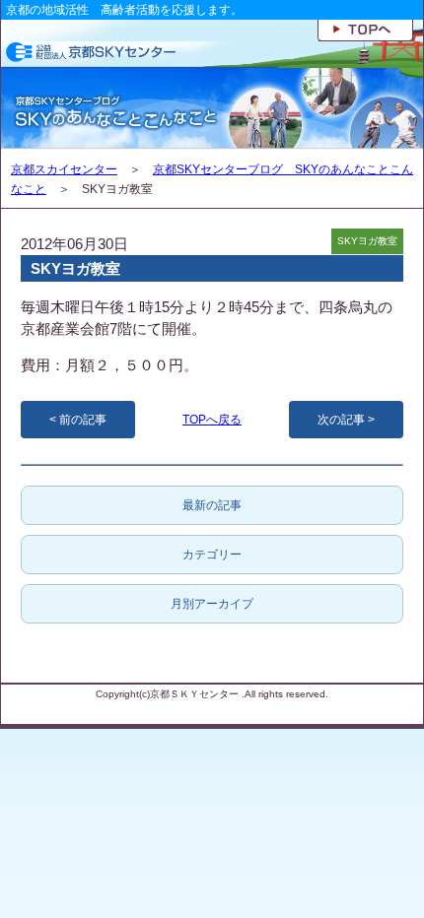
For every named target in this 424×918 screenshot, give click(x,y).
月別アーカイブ (212, 604)
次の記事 (341, 419)
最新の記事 (212, 505)
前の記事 (82, 419)
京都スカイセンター (64, 169)
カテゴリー (212, 554)
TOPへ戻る (212, 419)
